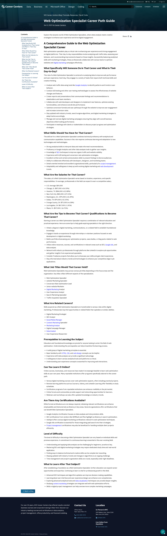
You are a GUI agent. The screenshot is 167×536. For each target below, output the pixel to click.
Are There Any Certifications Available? (29, 81)
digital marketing (60, 63)
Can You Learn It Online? (29, 78)
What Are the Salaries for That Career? (30, 56)
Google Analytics (81, 85)
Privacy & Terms (43, 534)
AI (46, 6)
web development (106, 166)
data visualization (81, 481)
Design (71, 6)
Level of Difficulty (27, 84)
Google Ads (109, 245)
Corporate (139, 6)
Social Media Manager (54, 320)
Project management (54, 425)
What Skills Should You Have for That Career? (29, 51)
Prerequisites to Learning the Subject (30, 74)
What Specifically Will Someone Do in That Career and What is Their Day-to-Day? (30, 45)
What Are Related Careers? (30, 71)
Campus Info (101, 517)
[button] (162, 531)
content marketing (60, 484)
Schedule (156, 6)
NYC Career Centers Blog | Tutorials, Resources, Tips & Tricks (66, 15)
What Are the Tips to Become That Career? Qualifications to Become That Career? (30, 61)
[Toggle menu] (163, 6)
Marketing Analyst (53, 325)
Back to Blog (28, 491)
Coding (81, 6)
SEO (58, 152)
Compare (147, 6)
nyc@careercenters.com (83, 518)
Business (38, 6)
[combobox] (111, 6)
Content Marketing (53, 323)
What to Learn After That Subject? (28, 87)
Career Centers (60, 25)
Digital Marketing (52, 289)
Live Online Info (102, 527)
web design (77, 353)
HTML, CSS (65, 353)
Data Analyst (51, 331)
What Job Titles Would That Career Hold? (29, 67)
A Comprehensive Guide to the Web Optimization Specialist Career (29, 39)
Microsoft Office (58, 6)
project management (108, 164)
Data (29, 6)
